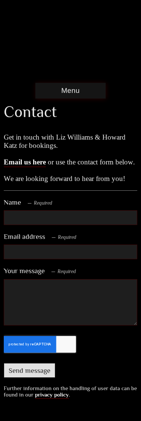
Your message (24, 271)
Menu (70, 90)
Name (12, 202)
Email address (24, 236)
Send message (29, 370)
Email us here (25, 162)
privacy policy (52, 395)
